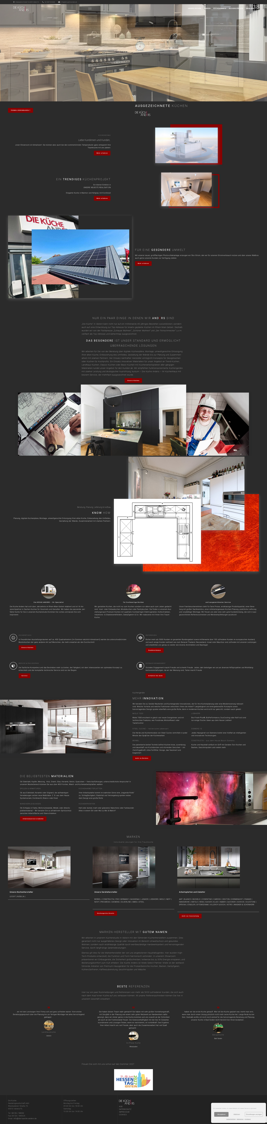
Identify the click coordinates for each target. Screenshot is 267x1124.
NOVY (96, 902)
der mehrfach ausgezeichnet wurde (115, 375)
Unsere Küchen (133, 380)
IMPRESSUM (124, 1112)
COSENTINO (207, 899)
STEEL (141, 902)
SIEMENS (115, 902)
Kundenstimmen (154, 650)
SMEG (134, 902)
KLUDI (215, 902)
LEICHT (13, 896)
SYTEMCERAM (202, 905)
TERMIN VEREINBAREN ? (20, 110)
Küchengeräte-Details (105, 913)
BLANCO (187, 899)
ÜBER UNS (250, 8)
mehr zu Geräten (141, 758)
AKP (181, 899)
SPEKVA (182, 905)
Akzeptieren (221, 1114)
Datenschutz (240, 1119)
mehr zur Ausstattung (190, 916)
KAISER (208, 902)
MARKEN (207, 8)
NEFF (168, 899)
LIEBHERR (154, 899)
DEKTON (226, 899)
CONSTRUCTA (108, 899)
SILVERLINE (126, 902)
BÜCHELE (196, 899)
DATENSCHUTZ (125, 1109)
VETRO (229, 905)
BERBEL (97, 899)
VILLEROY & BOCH (217, 905)
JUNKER (144, 899)
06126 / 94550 (18, 1113)
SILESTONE (250, 902)
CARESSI (217, 899)
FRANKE (247, 899)
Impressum (248, 1119)
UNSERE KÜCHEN (194, 8)
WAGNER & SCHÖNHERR (244, 905)
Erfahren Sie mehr (155, 675)
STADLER (191, 905)
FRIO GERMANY (122, 899)
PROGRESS (105, 902)
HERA (201, 902)
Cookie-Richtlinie (231, 1119)
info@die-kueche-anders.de (69, 2)
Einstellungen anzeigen (254, 1114)
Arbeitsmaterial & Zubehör (33, 819)
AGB (121, 1107)
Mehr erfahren (102, 153)
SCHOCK (240, 902)
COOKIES (123, 1115)
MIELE (162, 899)
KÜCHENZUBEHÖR (236, 8)
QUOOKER (231, 902)
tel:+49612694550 (50, 2)
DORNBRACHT (237, 899)
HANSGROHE (184, 902)
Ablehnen (237, 1114)
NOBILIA (20, 896)
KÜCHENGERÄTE (219, 8)
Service (24, 675)
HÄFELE (194, 902)
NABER (223, 902)
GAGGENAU (135, 899)
